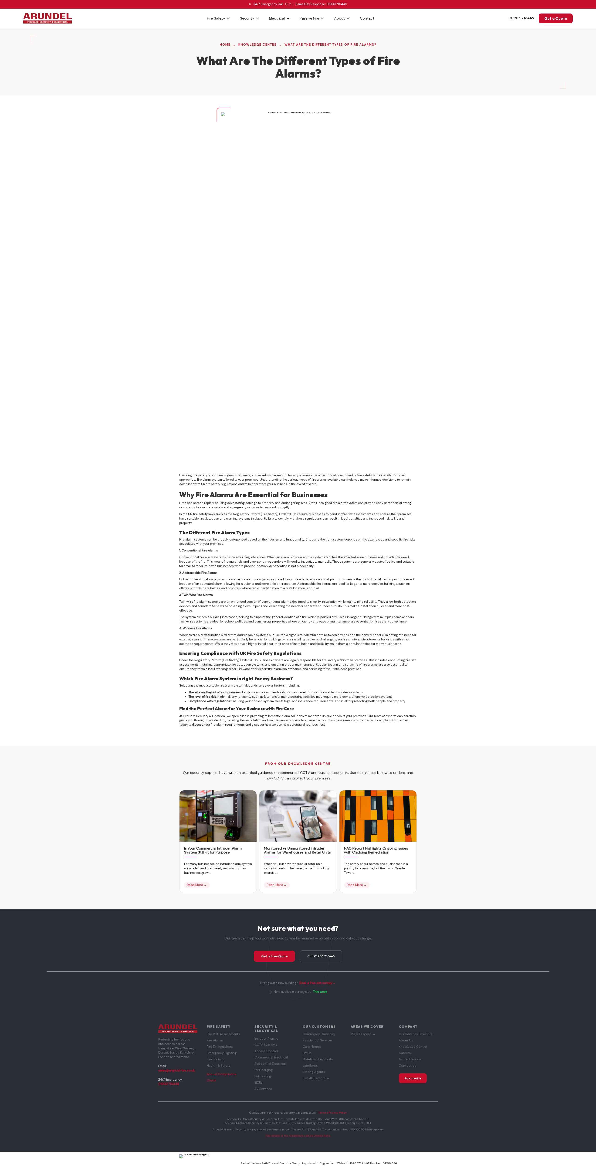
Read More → (197, 885)
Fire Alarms (215, 1040)
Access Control (266, 1051)
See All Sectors (316, 1078)
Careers (405, 1053)
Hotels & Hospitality (318, 1059)
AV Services (263, 1089)
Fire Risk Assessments (223, 1034)
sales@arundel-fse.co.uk (176, 1070)
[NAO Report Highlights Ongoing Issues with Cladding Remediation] (378, 816)
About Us (406, 1040)
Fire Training (215, 1059)
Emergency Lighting (222, 1053)
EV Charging (263, 1070)
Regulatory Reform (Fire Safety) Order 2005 (265, 514)
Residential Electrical (270, 1064)
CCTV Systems (265, 1045)
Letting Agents (314, 1072)
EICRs (258, 1083)
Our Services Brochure (416, 1034)
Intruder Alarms (266, 1039)
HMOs (307, 1053)
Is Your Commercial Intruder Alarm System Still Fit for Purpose (213, 850)
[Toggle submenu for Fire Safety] (228, 18)
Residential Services (318, 1040)
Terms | (323, 1113)
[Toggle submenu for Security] (257, 18)
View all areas (363, 1034)
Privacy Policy (337, 1113)
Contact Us (407, 1066)
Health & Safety (218, 1066)
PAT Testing (262, 1076)
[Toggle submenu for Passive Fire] (322, 18)
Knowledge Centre (413, 1047)
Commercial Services (319, 1034)
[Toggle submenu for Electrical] (288, 18)
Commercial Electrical (271, 1057)
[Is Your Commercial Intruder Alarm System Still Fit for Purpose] (218, 816)
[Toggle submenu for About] (348, 18)
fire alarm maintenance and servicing (295, 669)
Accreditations (410, 1059)
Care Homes (312, 1047)
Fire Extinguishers (220, 1047)
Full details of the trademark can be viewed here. (298, 1136)
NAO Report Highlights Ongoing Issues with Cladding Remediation (376, 850)
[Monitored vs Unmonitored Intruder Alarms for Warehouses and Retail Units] (297, 816)
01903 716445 (336, 4)
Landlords (310, 1066)
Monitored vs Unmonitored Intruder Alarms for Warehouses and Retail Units (297, 850)
